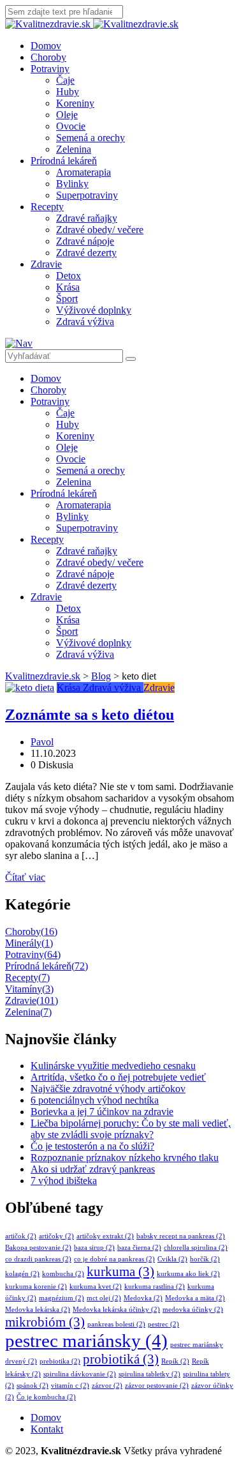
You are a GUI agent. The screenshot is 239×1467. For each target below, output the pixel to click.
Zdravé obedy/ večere (99, 229)
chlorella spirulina (196, 1247)
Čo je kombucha (46, 1397)
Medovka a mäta (195, 1298)
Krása (68, 287)
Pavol (42, 741)
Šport (67, 298)
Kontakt (47, 1429)
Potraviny (50, 68)
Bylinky (72, 183)
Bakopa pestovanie (38, 1247)
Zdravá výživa (85, 321)
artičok (20, 1236)
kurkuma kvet (95, 1286)
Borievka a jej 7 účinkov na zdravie (102, 1111)
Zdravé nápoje (85, 241)
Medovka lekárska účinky (116, 1309)
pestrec (163, 1324)
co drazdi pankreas (38, 1259)
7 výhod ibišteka (64, 1180)
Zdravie (46, 264)
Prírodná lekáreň (64, 160)
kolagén (22, 1273)
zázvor (107, 1385)
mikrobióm (45, 1322)
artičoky (56, 1236)
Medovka (143, 1298)
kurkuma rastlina (154, 1286)
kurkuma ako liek (188, 1273)
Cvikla (172, 1259)
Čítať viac (25, 877)
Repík (175, 1361)
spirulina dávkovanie (79, 1374)
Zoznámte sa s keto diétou (89, 714)
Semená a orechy (90, 137)
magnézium (61, 1298)
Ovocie (70, 126)
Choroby (48, 57)
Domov (46, 45)
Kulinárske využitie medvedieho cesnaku (113, 1065)
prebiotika (60, 1361)
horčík (205, 1259)
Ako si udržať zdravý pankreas (93, 1169)
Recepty (47, 206)
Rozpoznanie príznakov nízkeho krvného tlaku (125, 1157)
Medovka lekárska (37, 1309)
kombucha (63, 1273)
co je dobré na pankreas (114, 1259)
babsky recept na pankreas (180, 1236)
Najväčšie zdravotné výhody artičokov (108, 1088)
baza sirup (94, 1247)
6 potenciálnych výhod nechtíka (95, 1100)
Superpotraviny (87, 195)
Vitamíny (29, 989)
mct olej (104, 1298)
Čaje (65, 80)
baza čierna (139, 1247)
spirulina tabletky (149, 1374)
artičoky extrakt (105, 1236)
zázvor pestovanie (157, 1385)
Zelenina (73, 149)
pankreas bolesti (116, 1324)
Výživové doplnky (93, 310)
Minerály (29, 943)
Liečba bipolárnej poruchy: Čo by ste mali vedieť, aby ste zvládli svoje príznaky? (131, 1129)
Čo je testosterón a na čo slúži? (92, 1146)
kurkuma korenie (36, 1286)
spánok (32, 1385)
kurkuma (120, 1271)
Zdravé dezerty (86, 252)
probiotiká (121, 1359)
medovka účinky (193, 1309)
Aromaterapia (83, 172)
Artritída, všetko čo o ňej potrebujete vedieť (118, 1077)
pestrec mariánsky (86, 1340)
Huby (67, 91)
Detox (68, 275)
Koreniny (75, 103)
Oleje (67, 114)
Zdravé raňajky (86, 218)
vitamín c (70, 1385)
